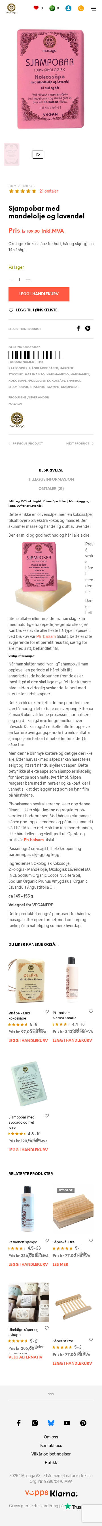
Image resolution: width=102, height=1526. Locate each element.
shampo (73, 380)
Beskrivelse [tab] (51, 470)
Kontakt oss (51, 1445)
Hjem (12, 186)
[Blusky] (51, 1423)
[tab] (51, 489)
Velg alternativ (25, 1357)
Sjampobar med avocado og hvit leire (21, 1121)
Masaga (15, 404)
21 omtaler (49, 191)
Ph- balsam (46, 636)
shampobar (18, 387)
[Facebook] (80, 329)
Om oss (51, 1436)
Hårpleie (28, 186)
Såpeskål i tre (64, 1242)
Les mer (60, 1265)
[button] (38, 8)
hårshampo (35, 374)
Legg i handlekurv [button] (28, 1041)
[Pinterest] (89, 329)
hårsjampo (80, 374)
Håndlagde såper (43, 368)
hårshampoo (57, 374)
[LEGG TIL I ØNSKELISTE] (46, 1011)
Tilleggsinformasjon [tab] (51, 479)
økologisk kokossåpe (46, 380)
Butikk (51, 1462)
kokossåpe (17, 380)
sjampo (53, 387)
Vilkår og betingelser (51, 1453)
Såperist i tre (63, 1341)
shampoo (38, 387)
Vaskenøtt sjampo (22, 1242)
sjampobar (70, 387)
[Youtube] (67, 1423)
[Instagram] (34, 1423)
